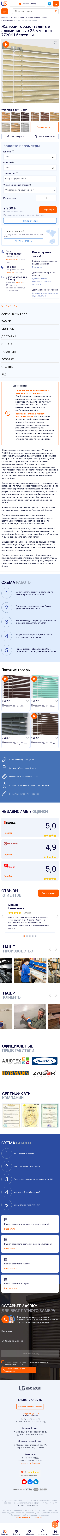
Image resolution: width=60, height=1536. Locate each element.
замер (25, 1166)
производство (12, 259)
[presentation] (30, 157)
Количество (9, 198)
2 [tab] (24, 936)
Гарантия (8, 351)
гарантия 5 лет (33, 1205)
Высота (7, 162)
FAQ (3, 374)
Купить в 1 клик (30, 221)
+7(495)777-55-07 (35, 594)
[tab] (30, 306)
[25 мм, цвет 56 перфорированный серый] (25, 127)
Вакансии (36, 1463)
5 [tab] (29, 936)
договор (31, 1179)
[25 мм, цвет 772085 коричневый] (44, 116)
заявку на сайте (38, 592)
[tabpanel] (30, 71)
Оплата (6, 344)
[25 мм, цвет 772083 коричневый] (35, 116)
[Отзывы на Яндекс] (30, 1473)
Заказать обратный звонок (30, 1407)
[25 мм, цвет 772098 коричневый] (25, 116)
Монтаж (7, 328)
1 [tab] (23, 936)
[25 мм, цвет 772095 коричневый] (15, 116)
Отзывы (7, 367)
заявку (31, 1153)
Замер (6, 321)
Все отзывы (48, 893)
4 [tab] (27, 936)
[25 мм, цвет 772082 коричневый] (54, 116)
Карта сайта (26, 1463)
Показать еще (44, 127)
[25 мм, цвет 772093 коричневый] (5, 116)
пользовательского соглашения (30, 1517)
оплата (19, 282)
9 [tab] (35, 936)
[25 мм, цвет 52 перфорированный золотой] (15, 127)
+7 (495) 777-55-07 (30, 1399)
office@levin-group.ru (30, 1413)
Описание (9, 305)
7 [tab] (32, 936)
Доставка (8, 336)
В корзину (47, 209)
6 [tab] (30, 936)
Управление (9, 173)
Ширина (7, 152)
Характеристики (14, 313)
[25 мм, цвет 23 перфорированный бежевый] (5, 127)
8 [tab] (33, 936)
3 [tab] (26, 936)
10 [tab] (37, 936)
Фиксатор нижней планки (16, 185)
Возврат (7, 359)
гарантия (10, 272)
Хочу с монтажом (23, 241)
